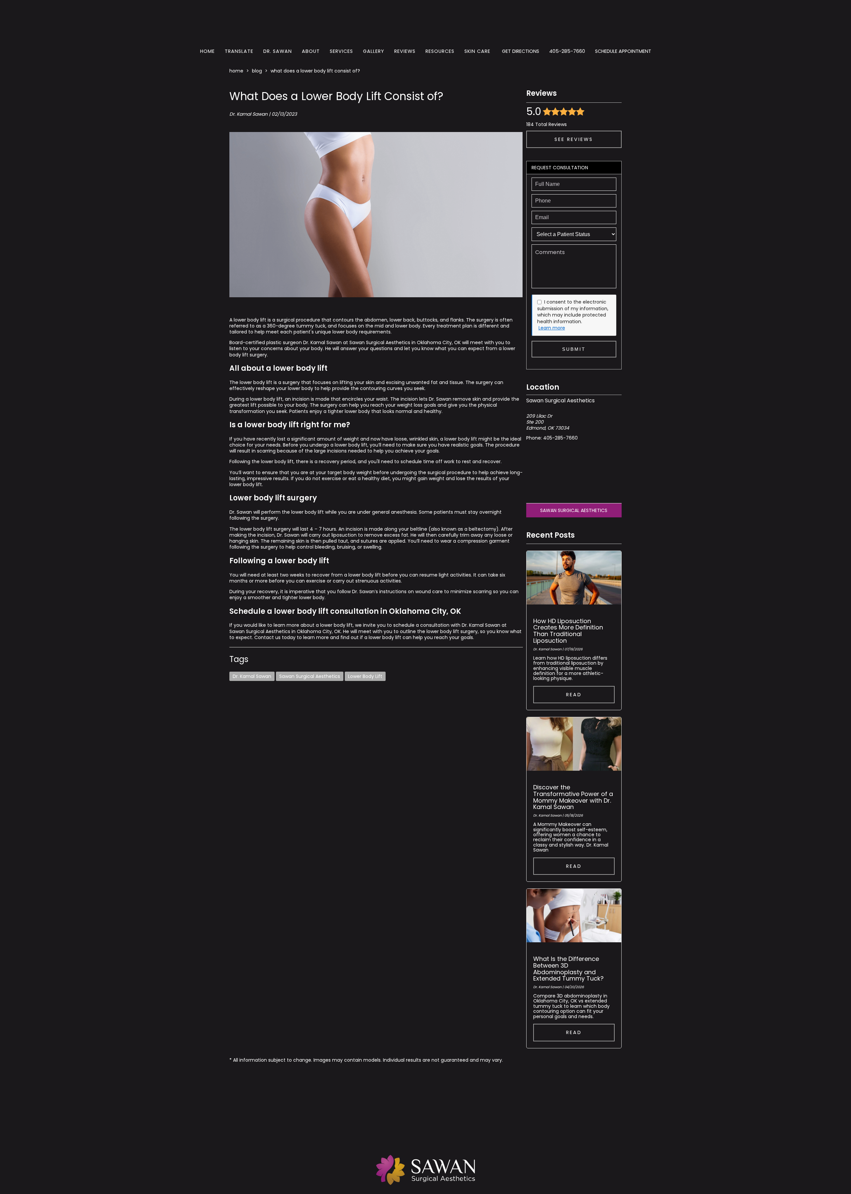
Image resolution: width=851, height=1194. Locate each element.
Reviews (405, 51)
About (311, 51)
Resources (440, 51)
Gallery (373, 51)
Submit (574, 349)
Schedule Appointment (623, 51)
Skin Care (477, 51)
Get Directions (520, 51)
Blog (257, 70)
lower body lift (255, 382)
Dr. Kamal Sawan (252, 676)
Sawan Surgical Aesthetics (309, 676)
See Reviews (573, 139)
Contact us (267, 637)
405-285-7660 (567, 51)
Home (207, 51)
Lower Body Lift (365, 676)
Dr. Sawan (277, 51)
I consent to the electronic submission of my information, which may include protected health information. (572, 312)
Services (341, 51)
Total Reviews (546, 124)
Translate (239, 51)
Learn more (552, 328)
